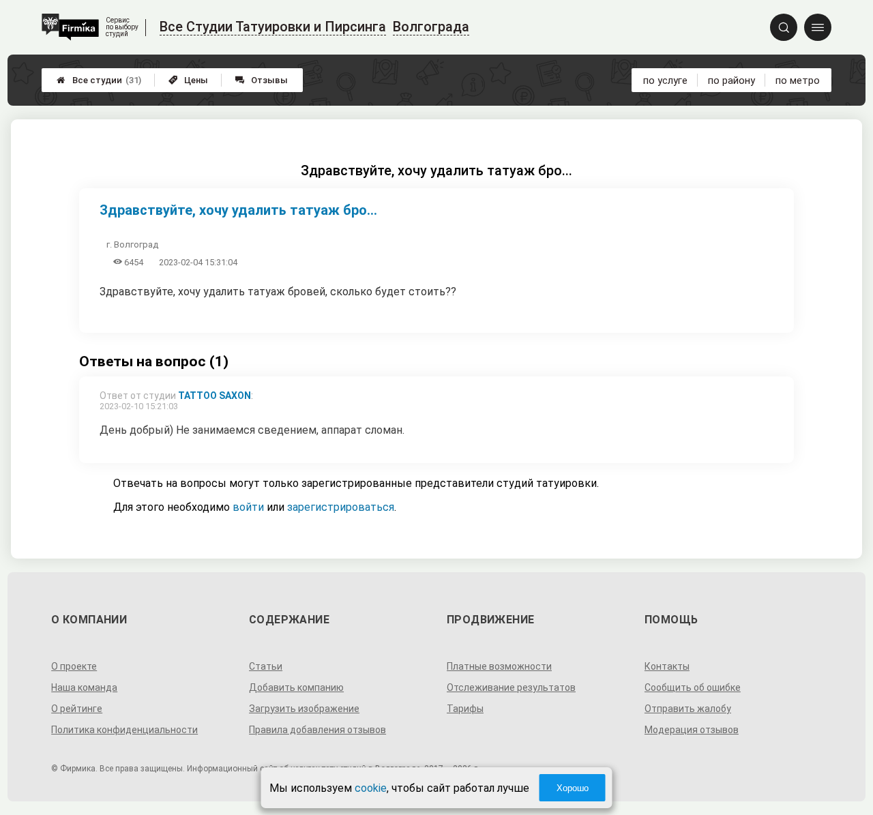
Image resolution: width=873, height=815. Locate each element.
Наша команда (84, 687)
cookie (371, 788)
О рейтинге (76, 708)
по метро (797, 80)
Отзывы (261, 80)
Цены (188, 80)
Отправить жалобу (688, 708)
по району (731, 80)
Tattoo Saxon (214, 395)
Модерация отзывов (692, 729)
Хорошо (573, 788)
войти (248, 507)
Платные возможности (499, 666)
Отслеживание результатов (511, 687)
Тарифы (465, 708)
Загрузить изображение (304, 708)
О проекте (74, 666)
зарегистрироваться (340, 507)
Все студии (99, 80)
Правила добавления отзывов (317, 729)
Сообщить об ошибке (693, 687)
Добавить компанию (296, 687)
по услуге (665, 80)
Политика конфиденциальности (124, 729)
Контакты (667, 666)
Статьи (265, 666)
